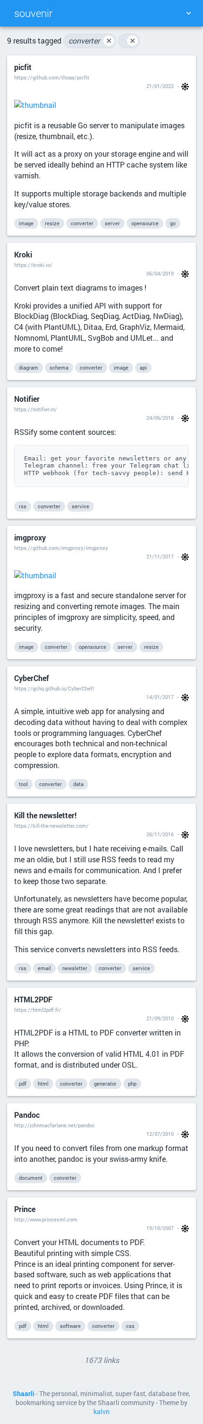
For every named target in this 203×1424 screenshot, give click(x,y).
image (26, 223)
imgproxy (30, 537)
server (112, 223)
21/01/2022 (160, 85)
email (44, 968)
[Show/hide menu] (188, 13)
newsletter (74, 968)
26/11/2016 (160, 834)
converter (90, 40)
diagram (28, 367)
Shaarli (23, 1393)
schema (59, 367)
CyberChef (31, 677)
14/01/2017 (160, 696)
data (78, 783)
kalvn (101, 1411)
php (132, 1083)
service (80, 506)
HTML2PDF (33, 999)
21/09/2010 (160, 1018)
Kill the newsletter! (45, 815)
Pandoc (27, 1114)
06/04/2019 (160, 273)
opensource (145, 223)
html (43, 1083)
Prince (24, 1208)
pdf (22, 1083)
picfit (23, 66)
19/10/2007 (160, 1227)
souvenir (33, 13)
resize (52, 223)
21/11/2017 (160, 556)
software (70, 1325)
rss (22, 506)
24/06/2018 (160, 417)
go (173, 223)
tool (23, 783)
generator (105, 1083)
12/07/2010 (160, 1133)
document (30, 1177)
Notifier (27, 398)
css (130, 1325)
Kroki (23, 254)
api (143, 367)
